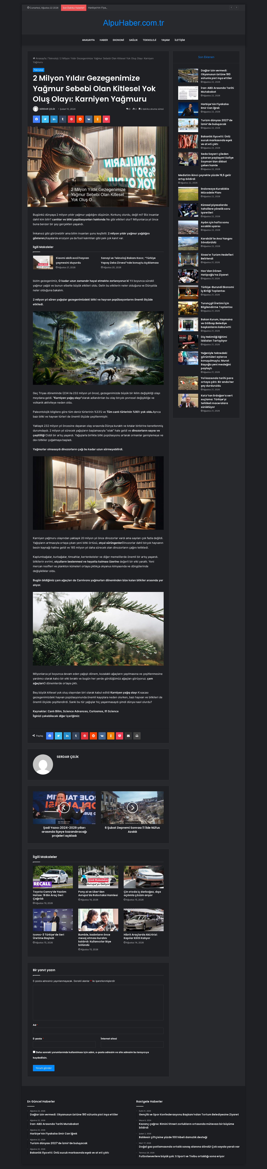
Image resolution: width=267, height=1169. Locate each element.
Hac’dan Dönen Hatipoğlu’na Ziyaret (214, 273)
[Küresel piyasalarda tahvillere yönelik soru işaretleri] (188, 210)
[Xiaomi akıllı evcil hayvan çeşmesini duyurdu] (43, 262)
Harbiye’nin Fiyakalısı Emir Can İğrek (108, 7)
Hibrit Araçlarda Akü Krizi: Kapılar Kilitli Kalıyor (141, 936)
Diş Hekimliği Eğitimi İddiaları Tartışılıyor (214, 338)
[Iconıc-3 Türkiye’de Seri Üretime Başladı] (53, 920)
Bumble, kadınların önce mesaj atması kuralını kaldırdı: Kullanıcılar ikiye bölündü (94, 940)
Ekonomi (118, 40)
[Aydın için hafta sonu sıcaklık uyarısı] (188, 227)
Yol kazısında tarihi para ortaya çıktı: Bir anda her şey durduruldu (217, 382)
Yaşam (165, 40)
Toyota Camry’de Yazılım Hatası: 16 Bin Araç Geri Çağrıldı (49, 895)
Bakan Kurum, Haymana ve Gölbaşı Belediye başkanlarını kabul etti (216, 323)
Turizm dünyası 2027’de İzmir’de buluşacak (216, 122)
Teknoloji (149, 40)
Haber (104, 40)
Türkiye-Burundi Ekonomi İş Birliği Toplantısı (217, 289)
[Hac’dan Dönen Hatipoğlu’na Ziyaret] (188, 276)
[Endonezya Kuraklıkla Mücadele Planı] (188, 194)
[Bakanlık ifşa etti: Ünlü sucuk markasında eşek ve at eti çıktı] (188, 141)
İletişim (180, 40)
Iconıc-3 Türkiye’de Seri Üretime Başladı (48, 936)
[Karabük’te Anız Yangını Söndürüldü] (188, 243)
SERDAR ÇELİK (47, 109)
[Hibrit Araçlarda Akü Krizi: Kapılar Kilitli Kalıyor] (144, 920)
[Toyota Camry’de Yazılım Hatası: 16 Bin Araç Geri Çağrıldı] (53, 877)
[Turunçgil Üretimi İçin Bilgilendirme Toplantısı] (188, 308)
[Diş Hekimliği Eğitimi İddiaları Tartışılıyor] (188, 342)
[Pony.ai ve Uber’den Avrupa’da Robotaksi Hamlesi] (98, 877)
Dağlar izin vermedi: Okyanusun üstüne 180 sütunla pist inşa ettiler (216, 74)
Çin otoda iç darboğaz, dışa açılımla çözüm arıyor (142, 893)
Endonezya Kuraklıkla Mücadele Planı (215, 190)
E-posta (38, 1038)
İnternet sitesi (109, 1038)
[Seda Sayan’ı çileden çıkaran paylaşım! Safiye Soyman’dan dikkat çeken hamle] (188, 159)
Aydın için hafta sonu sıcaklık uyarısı (215, 224)
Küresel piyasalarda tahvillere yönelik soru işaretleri (215, 208)
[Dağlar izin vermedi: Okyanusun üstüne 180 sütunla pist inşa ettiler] (188, 75)
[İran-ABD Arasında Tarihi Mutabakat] (188, 93)
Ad (35, 1024)
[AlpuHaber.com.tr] (133, 22)
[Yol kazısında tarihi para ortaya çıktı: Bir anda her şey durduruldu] (188, 383)
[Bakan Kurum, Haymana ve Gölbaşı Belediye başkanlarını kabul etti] (188, 324)
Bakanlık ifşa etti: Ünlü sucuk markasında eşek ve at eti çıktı (216, 140)
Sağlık (133, 40)
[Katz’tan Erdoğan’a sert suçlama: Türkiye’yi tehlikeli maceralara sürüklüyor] (188, 400)
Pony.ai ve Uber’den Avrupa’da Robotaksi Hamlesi (98, 893)
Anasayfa (88, 40)
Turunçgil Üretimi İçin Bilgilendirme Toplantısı (216, 305)
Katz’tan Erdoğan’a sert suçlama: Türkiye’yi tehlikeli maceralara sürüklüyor (217, 401)
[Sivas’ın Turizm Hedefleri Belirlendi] (188, 260)
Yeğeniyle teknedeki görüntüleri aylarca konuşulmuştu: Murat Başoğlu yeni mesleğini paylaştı (216, 360)
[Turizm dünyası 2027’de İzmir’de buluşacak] (188, 125)
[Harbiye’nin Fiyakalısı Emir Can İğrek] (188, 109)
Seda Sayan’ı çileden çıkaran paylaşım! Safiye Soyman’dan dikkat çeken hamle (217, 159)
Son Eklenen (206, 57)
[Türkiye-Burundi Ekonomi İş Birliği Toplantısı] (188, 292)
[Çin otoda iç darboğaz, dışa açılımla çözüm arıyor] (144, 877)
